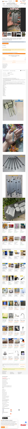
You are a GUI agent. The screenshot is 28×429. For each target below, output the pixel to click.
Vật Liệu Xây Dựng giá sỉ (16, 5)
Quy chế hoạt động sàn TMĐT (5, 402)
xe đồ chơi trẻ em (4, 373)
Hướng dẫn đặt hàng (4, 381)
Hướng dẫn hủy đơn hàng (5, 382)
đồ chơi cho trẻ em (12, 373)
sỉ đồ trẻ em (13, 2)
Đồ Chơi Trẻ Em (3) (5, 66)
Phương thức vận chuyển (5, 383)
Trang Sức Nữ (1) (4, 67)
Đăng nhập (24, 0)
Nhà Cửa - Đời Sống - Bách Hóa (9, 5)
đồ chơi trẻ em (10, 2)
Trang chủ (4, 5)
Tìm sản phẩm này (5, 43)
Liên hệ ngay (14, 53)
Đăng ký (24, 1)
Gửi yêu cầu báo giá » (22, 365)
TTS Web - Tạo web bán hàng (5, 405)
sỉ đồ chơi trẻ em (4, 372)
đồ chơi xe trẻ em (20, 372)
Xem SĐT (14, 62)
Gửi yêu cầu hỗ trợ (4, 380)
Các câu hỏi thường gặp (4, 379)
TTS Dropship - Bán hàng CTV (5, 404)
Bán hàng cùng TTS (24, 2)
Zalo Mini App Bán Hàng (4, 406)
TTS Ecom (3, 407)
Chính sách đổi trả (4, 384)
